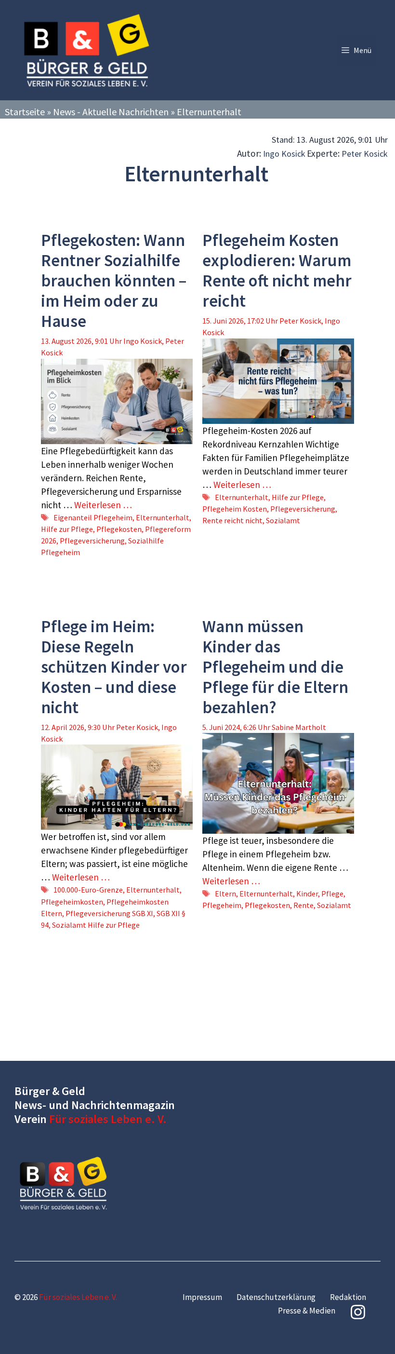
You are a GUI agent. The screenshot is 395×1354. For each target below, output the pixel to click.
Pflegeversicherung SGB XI (109, 913)
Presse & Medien (306, 1310)
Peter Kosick (365, 153)
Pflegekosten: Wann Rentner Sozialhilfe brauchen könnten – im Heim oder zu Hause (113, 281)
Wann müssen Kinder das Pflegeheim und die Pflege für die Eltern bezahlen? (275, 667)
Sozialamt (283, 520)
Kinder (307, 893)
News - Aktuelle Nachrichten (111, 112)
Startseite (25, 112)
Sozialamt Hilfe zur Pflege (96, 925)
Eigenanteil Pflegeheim (92, 517)
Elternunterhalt (162, 517)
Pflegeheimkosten (72, 902)
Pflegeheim (221, 905)
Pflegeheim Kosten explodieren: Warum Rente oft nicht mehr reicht (277, 270)
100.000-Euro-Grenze (88, 889)
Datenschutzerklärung (276, 1297)
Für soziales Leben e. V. (108, 1118)
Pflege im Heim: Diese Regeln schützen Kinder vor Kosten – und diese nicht (114, 667)
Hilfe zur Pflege (67, 529)
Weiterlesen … (103, 505)
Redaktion (348, 1297)
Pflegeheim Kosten (234, 509)
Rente (303, 905)
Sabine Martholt (299, 727)
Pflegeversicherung (92, 540)
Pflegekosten (119, 529)
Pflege (332, 893)
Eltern (225, 893)
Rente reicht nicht (232, 520)
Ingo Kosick (284, 153)
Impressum (202, 1297)
